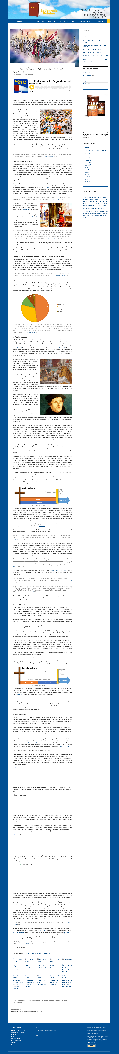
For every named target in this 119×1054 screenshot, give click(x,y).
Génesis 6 (105, 207)
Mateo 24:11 (41, 930)
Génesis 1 (91, 207)
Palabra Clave (91, 213)
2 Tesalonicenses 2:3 (60, 275)
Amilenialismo (17, 1000)
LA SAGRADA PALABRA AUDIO (18, 1032)
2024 (87, 167)
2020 (87, 174)
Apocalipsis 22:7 (24, 944)
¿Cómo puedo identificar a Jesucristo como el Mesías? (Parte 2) (27, 1010)
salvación (86, 215)
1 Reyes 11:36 (54, 570)
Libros (89, 21)
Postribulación (42, 1000)
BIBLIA (44, 21)
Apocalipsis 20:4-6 (64, 746)
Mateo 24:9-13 (55, 831)
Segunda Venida (18, 1002)
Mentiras (99, 211)
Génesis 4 (100, 207)
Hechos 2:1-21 (61, 347)
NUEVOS (37, 21)
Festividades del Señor (100, 205)
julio (88, 153)
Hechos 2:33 (18, 347)
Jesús (59, 21)
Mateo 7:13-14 (20, 694)
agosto (88, 149)
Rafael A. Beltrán (28, 74)
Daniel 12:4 (26, 209)
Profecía (15, 65)
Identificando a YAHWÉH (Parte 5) (92, 52)
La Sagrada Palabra (17, 21)
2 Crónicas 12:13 (63, 570)
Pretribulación (62, 1000)
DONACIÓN (13, 1034)
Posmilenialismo (32, 1000)
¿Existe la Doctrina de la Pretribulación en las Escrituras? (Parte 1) (67, 967)
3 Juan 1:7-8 (92, 1042)
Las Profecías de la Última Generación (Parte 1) (37, 953)
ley (93, 211)
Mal (95, 211)
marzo (88, 160)
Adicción (98, 197)
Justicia (90, 211)
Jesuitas (104, 208)
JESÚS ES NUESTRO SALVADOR (18, 1030)
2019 (87, 176)
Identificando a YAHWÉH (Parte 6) (92, 49)
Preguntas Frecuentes (88, 81)
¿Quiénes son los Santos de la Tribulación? (55, 982)
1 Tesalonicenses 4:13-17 (32, 742)
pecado (97, 213)
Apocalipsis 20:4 (31, 332)
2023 (87, 169)
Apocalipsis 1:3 (49, 157)
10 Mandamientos (89, 197)
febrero (89, 162)
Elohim (92, 203)
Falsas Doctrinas (88, 205)
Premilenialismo (52, 1000)
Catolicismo (105, 199)
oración (85, 213)
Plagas (101, 213)
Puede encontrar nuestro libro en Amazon (95, 123)
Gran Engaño (86, 207)
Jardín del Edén (93, 208)
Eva (106, 203)
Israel (88, 208)
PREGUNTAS (66, 21)
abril (88, 158)
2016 (87, 181)
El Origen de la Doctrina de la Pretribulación (54, 966)
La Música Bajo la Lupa (15, 1038)
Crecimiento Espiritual (90, 201)
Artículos (85, 72)
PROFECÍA (75, 21)
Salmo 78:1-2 (46, 187)
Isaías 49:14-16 (29, 592)
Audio (82, 21)
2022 (87, 171)
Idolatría (85, 208)
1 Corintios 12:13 (18, 539)
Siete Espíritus (102, 215)
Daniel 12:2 (19, 733)
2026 (87, 147)
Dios (88, 203)
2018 (87, 178)
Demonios (101, 201)
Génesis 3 (96, 207)
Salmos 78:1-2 (56, 199)
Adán (101, 197)
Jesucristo (99, 208)
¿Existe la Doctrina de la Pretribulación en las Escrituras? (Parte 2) (18, 984)
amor (105, 197)
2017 (87, 179)
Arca (84, 199)
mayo (88, 157)
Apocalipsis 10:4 (33, 217)
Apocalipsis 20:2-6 (35, 279)
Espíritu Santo (99, 203)
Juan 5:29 (26, 733)
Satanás (91, 215)
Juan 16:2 (42, 526)
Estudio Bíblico (87, 75)
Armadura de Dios (90, 199)
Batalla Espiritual (98, 199)
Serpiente (96, 215)
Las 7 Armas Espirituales (16, 1040)
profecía (105, 213)
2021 (87, 172)
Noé (107, 211)
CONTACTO (13, 1042)
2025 (87, 165)
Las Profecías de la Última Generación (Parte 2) (42, 966)
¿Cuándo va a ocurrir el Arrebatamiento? (42, 982)
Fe (93, 205)
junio (88, 155)
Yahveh (84, 217)
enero (88, 164)
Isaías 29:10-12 (52, 238)
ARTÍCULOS (51, 21)
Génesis (85, 78)
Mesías (103, 211)
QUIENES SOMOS (99, 21)
